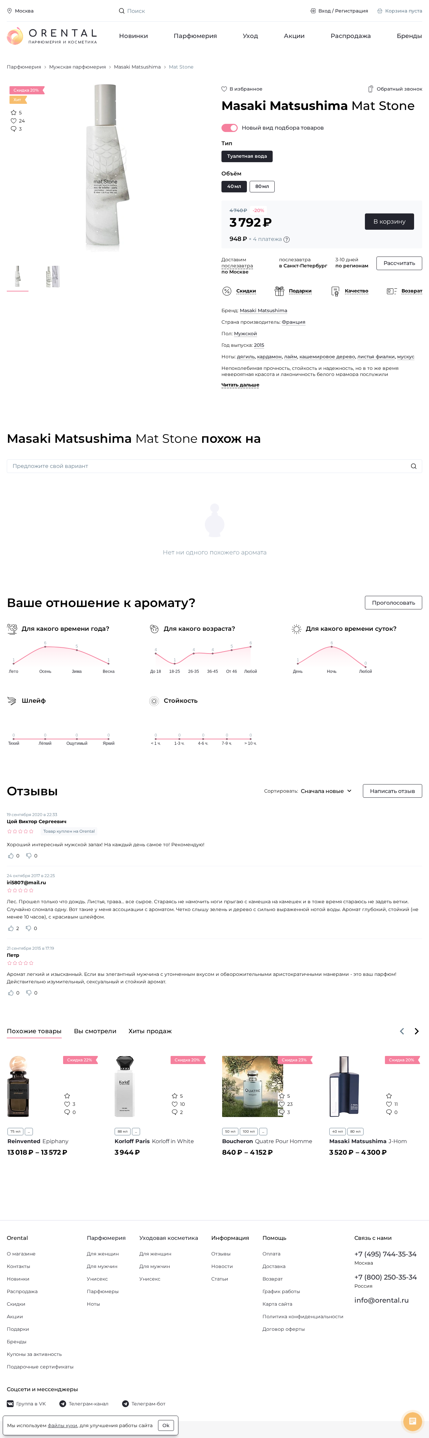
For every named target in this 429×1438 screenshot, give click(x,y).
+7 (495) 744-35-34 (385, 1254)
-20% (258, 210)
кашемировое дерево (327, 357)
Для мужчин (102, 1266)
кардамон (269, 357)
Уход (250, 36)
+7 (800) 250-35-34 (385, 1277)
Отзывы (221, 1254)
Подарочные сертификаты (40, 1367)
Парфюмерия (195, 36)
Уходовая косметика (168, 1238)
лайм (290, 357)
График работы (281, 1291)
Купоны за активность (34, 1354)
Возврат (272, 1279)
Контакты (18, 1266)
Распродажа (351, 36)
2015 (259, 345)
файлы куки (62, 1425)
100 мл (249, 1131)
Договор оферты (283, 1329)
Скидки (16, 1304)
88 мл (123, 1131)
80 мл (355, 1131)
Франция (294, 322)
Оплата (271, 1254)
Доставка (274, 1266)
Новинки (133, 36)
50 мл (230, 1131)
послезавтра (237, 266)
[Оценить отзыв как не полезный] (29, 855)
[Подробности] (286, 239)
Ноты (93, 1304)
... (29, 1131)
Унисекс (97, 1279)
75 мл (15, 1131)
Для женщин (103, 1254)
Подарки (18, 1329)
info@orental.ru (381, 1300)
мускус (405, 357)
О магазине (21, 1254)
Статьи (219, 1279)
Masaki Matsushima (263, 310)
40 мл (337, 1131)
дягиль (246, 357)
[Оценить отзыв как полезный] (11, 855)
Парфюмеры (103, 1291)
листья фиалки (376, 357)
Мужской (245, 333)
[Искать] (413, 466)
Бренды (409, 36)
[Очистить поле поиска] (299, 11)
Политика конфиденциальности (303, 1316)
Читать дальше (240, 385)
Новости (222, 1266)
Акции (294, 36)
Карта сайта (277, 1304)
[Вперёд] (416, 1031)
